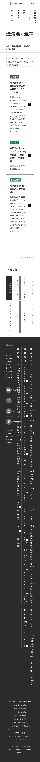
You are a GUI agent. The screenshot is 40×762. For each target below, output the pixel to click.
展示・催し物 (12, 15)
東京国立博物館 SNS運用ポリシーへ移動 (9, 436)
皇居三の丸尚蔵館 (20, 716)
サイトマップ (20, 740)
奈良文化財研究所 (20, 723)
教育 (24, 11)
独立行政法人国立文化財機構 (20, 702)
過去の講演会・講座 (27, 258)
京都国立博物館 (20, 705)
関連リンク (28, 736)
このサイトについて (14, 736)
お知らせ (32, 676)
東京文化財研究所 (20, 719)
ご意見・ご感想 (20, 733)
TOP (7, 46)
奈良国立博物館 (20, 709)
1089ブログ (32, 682)
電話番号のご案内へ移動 (9, 374)
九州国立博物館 (20, 712)
